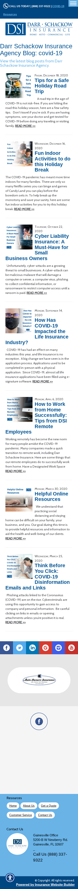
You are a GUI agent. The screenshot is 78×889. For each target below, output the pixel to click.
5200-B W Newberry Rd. (50, 840)
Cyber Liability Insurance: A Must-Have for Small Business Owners (37, 247)
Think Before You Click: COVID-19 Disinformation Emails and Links (37, 577)
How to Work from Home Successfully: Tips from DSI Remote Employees (36, 418)
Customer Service (20, 815)
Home (13, 805)
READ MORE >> (25, 126)
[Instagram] (58, 647)
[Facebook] (6, 647)
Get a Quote (48, 805)
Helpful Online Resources (51, 496)
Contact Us (45, 815)
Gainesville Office (45, 835)
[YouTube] (71, 647)
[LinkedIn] (32, 647)
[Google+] (45, 647)
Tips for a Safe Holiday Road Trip (52, 86)
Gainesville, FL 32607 (48, 844)
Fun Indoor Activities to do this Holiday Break (52, 161)
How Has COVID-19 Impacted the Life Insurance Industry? (36, 331)
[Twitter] (19, 647)
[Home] (39, 29)
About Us (29, 805)
